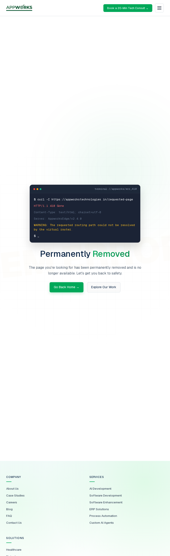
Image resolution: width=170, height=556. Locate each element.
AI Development (100, 489)
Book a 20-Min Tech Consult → (128, 8)
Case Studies (15, 495)
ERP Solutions (99, 509)
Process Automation (103, 516)
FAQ (9, 516)
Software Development (105, 495)
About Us (12, 489)
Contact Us (14, 523)
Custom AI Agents (101, 523)
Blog (9, 509)
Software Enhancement (105, 502)
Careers (11, 502)
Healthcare (13, 550)
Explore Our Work (103, 287)
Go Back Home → (66, 287)
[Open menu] (159, 8)
